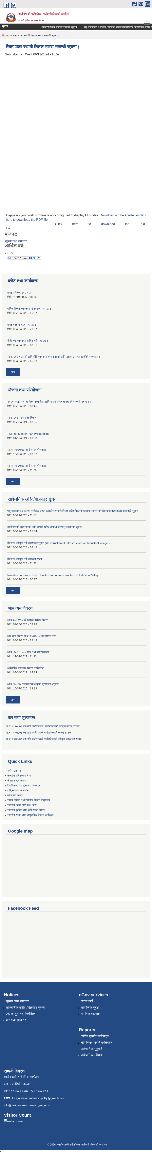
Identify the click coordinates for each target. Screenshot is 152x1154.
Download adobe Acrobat (118, 215)
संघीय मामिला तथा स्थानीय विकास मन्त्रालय (28, 800)
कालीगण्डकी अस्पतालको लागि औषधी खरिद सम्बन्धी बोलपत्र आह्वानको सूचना (44, 527)
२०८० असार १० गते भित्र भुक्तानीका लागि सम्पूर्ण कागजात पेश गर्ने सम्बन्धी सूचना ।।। (50, 401)
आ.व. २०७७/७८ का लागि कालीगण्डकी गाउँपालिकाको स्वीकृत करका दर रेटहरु (44, 738)
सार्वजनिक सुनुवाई (91, 1049)
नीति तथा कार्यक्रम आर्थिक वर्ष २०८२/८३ (27, 340)
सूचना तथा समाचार (16, 241)
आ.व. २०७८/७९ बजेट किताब (21, 417)
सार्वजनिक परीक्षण (91, 1055)
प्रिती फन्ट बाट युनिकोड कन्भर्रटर (23, 785)
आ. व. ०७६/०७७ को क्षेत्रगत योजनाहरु (27, 465)
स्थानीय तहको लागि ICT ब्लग (21, 805)
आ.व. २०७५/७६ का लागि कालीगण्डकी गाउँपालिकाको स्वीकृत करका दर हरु (43, 726)
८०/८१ (9, 253)
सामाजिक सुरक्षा (90, 1008)
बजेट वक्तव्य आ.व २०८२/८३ (21, 324)
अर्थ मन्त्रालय (14, 770)
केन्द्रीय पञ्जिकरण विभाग (19, 775)
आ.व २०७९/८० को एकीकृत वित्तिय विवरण (27, 620)
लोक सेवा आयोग (15, 795)
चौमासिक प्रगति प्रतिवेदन (96, 1043)
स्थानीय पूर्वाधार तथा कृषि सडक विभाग (26, 810)
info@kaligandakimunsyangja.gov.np (27, 1105)
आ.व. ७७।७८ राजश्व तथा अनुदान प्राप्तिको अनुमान (33, 684)
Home (6, 35)
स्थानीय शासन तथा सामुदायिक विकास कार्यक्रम (30, 815)
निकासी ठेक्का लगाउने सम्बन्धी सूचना (54, 27)
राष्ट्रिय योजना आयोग (17, 790)
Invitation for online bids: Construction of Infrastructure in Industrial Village (53, 575)
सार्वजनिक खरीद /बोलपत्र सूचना (25, 1008)
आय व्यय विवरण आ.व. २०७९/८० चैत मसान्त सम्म (31, 636)
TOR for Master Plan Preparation (28, 433)
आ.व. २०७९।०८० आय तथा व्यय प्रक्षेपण (28, 652)
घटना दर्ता (87, 1001)
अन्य (13, 372)
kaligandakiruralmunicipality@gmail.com (38, 1098)
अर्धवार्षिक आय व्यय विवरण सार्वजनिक (25, 668)
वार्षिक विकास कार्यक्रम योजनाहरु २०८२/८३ (29, 308)
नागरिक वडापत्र (90, 1014)
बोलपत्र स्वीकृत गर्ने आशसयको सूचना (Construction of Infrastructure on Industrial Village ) (58, 543)
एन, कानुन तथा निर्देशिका (21, 1014)
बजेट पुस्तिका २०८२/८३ (19, 292)
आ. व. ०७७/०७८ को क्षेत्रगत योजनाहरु (27, 449)
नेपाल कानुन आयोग (16, 780)
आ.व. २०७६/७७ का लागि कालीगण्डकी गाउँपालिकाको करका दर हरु (38, 732)
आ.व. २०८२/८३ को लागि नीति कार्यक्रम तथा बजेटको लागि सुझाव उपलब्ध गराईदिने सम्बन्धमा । (53, 356)
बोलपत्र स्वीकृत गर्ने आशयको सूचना (24, 559)
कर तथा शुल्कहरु (16, 1020)
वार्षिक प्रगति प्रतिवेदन (95, 1036)
